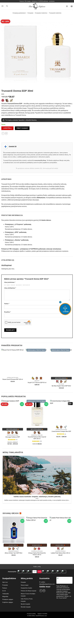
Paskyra (4, 588)
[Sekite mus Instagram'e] (44, 590)
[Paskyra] (67, 6)
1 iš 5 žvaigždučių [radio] (5, 285)
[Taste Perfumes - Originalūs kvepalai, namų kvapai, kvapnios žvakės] (37, 6)
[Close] (60, 302)
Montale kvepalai (26, 607)
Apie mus (5, 582)
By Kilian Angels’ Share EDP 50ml (61, 386)
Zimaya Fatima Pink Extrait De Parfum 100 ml (37, 553)
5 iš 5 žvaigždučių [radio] (26, 285)
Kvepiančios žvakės (26, 588)
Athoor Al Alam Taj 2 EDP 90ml (13, 553)
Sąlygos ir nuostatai (42, 613)
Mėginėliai (5, 596)
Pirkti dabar (22, 128)
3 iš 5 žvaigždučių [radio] (12, 285)
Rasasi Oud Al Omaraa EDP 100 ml (13, 379)
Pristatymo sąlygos (7, 599)
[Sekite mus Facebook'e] (40, 590)
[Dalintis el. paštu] (6, 133)
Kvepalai (30, 13)
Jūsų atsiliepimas (10, 288)
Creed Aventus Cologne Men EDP (61, 431)
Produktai (5, 585)
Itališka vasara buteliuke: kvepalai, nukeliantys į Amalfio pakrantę (37, 496)
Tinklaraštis (5, 593)
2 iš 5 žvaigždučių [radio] (8, 285)
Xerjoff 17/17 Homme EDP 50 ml (37, 382)
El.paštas (7, 312)
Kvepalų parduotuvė (19, 13)
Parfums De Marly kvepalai (28, 590)
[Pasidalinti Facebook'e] (3, 133)
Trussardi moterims (55, 13)
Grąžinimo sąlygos (7, 602)
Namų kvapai (24, 585)
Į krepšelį (7, 128)
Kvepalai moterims (41, 13)
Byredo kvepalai (25, 604)
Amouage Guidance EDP (13, 437)
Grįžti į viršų (37, 566)
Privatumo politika (31, 613)
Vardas (6, 303)
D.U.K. (4, 590)
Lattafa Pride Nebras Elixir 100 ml (60, 553)
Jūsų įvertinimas (9, 282)
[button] (2, 6)
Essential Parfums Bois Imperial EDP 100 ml (37, 437)
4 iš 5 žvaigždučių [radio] (18, 285)
